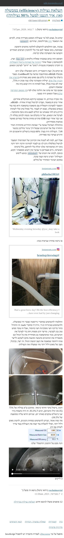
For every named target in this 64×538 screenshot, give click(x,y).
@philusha (32, 153)
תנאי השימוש (16, 521)
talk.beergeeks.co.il (53, 3)
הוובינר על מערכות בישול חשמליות (25, 62)
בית (60, 521)
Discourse (45, 534)
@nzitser (24, 41)
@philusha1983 (50, 174)
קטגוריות (52, 521)
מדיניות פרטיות (55, 527)
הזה (50, 41)
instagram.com (49, 168)
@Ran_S (20, 59)
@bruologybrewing (48, 255)
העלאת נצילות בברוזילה (24, 502)
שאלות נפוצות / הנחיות (35, 521)
